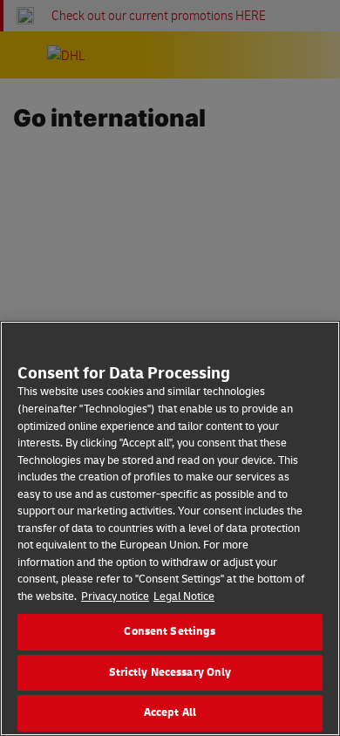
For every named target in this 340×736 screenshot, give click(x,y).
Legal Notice (183, 596)
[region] (170, 528)
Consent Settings (169, 631)
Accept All (170, 712)
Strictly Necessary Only (170, 672)
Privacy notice (115, 596)
